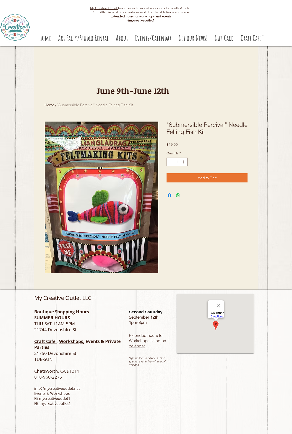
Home (49, 105)
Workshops (71, 341)
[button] (83, 37)
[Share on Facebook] (169, 195)
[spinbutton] (177, 162)
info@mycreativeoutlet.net (57, 388)
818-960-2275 (48, 377)
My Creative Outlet (104, 8)
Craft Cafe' (45, 341)
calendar (137, 345)
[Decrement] (170, 162)
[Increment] (184, 162)
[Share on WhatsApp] (178, 195)
